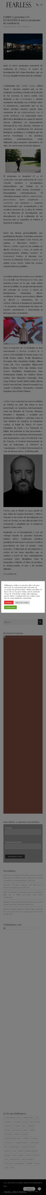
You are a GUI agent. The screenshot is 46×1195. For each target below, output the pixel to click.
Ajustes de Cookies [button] (22, 602)
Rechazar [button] (9, 602)
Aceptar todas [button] (10, 607)
